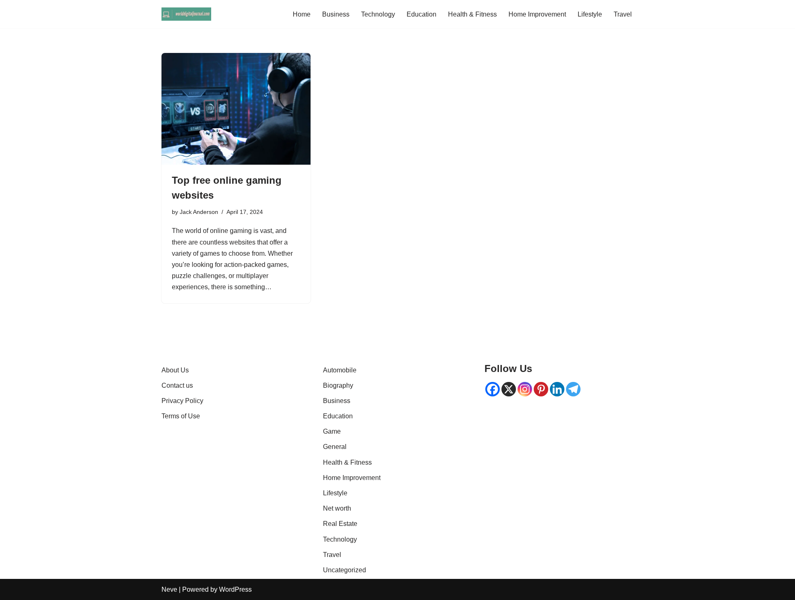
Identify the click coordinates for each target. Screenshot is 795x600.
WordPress (235, 589)
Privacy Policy (182, 400)
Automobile (340, 370)
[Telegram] (573, 389)
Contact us (177, 385)
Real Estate (340, 523)
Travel (623, 14)
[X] (508, 389)
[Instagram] (525, 389)
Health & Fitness (472, 14)
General (335, 446)
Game (332, 431)
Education (421, 14)
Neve (169, 589)
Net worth (337, 508)
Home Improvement (537, 14)
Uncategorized (344, 570)
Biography (338, 385)
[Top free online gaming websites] (236, 109)
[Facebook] (492, 389)
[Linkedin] (557, 389)
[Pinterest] (541, 389)
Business (335, 14)
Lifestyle (590, 14)
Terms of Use (180, 416)
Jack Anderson (199, 212)
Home (302, 14)
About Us (175, 370)
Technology (378, 14)
